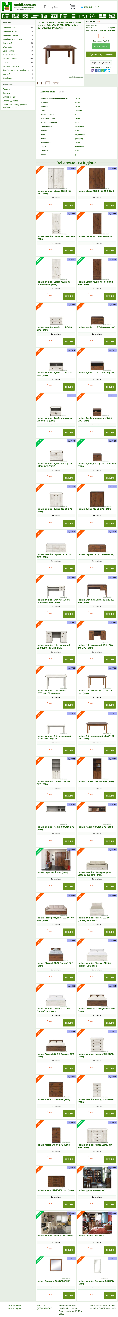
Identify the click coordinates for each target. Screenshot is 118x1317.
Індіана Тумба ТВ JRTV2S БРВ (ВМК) (96, 327)
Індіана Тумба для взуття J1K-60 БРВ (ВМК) (97, 464)
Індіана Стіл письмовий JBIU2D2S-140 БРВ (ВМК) (95, 646)
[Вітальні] (64, 16)
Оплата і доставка (10, 100)
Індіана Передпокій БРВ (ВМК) (52, 872)
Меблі (51, 22)
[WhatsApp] (102, 70)
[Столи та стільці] (83, 16)
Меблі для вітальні (18, 31)
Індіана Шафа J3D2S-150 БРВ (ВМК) (96, 191)
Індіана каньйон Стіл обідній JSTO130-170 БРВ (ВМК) (51, 692)
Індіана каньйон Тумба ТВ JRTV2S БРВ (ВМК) (54, 328)
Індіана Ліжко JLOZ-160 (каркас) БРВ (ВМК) (96, 1010)
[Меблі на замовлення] (112, 16)
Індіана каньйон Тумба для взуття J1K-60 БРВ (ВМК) (54, 464)
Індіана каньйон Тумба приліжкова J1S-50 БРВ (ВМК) (54, 419)
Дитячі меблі (18, 43)
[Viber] (92, 70)
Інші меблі (18, 74)
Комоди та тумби (18, 58)
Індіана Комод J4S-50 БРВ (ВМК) (53, 1144)
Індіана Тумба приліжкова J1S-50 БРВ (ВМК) (95, 419)
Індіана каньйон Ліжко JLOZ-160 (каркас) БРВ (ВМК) (53, 1010)
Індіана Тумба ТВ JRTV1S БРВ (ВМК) (96, 372)
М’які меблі (18, 47)
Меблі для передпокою (18, 39)
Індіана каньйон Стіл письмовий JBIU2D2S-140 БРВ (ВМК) (53, 646)
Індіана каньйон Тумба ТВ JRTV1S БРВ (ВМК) (54, 374)
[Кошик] (73, 6)
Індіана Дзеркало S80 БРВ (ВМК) (53, 1281)
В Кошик (69, 205)
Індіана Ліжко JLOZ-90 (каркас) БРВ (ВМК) (55, 964)
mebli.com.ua (25, 4)
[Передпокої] (54, 16)
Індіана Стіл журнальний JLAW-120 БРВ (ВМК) (96, 737)
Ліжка (18, 62)
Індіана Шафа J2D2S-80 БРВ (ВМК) (95, 236)
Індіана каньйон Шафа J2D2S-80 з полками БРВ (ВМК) (54, 283)
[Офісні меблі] (93, 16)
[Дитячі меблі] (44, 16)
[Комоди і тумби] (73, 16)
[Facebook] (96, 70)
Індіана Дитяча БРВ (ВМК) (91, 1235)
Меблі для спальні (18, 35)
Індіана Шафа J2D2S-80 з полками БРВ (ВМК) (95, 283)
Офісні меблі (18, 50)
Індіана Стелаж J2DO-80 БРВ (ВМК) (96, 781)
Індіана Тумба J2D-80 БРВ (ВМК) (94, 509)
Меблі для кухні (65, 22)
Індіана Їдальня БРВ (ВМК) (91, 1190)
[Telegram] (99, 70)
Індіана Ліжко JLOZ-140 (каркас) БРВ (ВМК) (55, 1055)
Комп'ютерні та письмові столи (18, 70)
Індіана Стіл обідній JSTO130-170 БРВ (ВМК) (95, 692)
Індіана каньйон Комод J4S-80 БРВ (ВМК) (96, 1055)
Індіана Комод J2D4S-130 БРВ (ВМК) (55, 1190)
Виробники (18, 78)
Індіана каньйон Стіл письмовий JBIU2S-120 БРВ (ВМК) (53, 601)
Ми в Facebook (15, 1305)
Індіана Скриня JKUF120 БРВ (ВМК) (96, 554)
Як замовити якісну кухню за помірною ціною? (15, 105)
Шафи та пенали (18, 54)
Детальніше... (56, 197)
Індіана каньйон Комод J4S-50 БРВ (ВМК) (96, 1100)
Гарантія (6, 89)
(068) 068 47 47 (44, 1308)
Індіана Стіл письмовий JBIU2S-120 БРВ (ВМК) (96, 601)
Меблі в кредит (9, 96)
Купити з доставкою (101, 54)
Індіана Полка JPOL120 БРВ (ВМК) (95, 827)
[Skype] (105, 70)
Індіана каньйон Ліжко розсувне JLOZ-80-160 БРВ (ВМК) (94, 873)
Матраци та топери (18, 66)
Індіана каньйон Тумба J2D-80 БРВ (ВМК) (54, 510)
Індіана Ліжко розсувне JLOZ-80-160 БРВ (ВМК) (55, 919)
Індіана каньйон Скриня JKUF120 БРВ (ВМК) (54, 555)
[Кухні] (15, 16)
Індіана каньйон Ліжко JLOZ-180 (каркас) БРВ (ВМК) (94, 964)
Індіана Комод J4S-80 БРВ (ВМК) (53, 1099)
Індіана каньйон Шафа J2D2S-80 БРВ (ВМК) (56, 237)
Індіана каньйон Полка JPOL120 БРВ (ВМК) (55, 828)
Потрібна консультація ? (101, 62)
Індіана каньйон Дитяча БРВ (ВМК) (55, 1235)
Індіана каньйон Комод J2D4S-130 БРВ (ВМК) (95, 1146)
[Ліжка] (35, 16)
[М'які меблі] (102, 16)
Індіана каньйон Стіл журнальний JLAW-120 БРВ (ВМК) (54, 737)
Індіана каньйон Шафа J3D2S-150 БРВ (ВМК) (54, 192)
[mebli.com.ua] (6, 16)
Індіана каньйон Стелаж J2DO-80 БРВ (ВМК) (53, 782)
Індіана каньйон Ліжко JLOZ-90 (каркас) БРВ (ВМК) (93, 919)
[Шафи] (25, 16)
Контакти (6, 93)
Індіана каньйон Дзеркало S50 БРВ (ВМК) (96, 1282)
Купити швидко (101, 46)
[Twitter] (109, 70)
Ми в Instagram (15, 1308)
